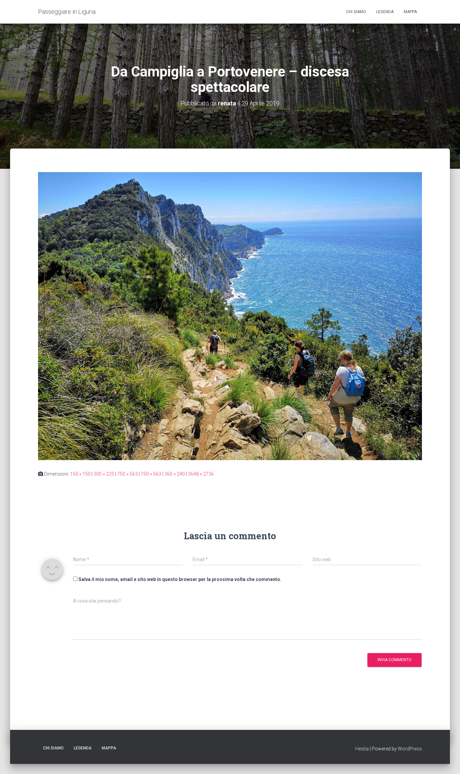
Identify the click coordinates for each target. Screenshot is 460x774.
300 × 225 (104, 474)
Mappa (410, 11)
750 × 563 (127, 474)
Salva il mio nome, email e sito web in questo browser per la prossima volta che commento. (180, 579)
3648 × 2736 (201, 474)
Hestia (362, 748)
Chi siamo (356, 11)
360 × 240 (174, 474)
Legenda (385, 11)
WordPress (410, 748)
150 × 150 (80, 474)
